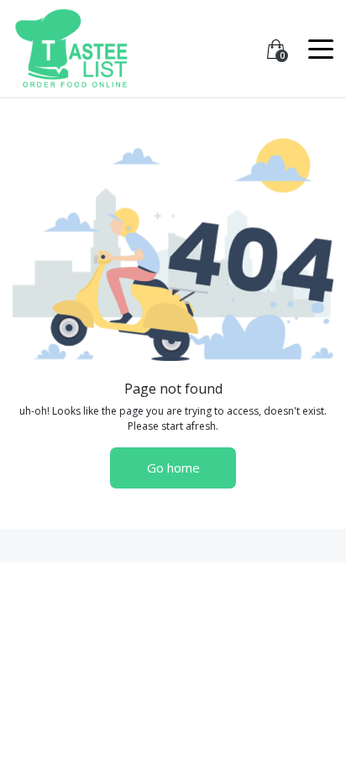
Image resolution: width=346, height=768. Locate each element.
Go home (173, 467)
